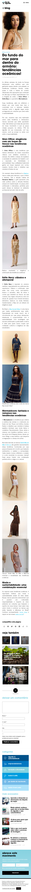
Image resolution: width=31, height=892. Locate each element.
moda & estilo (6, 52)
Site (3, 728)
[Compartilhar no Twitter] (12, 627)
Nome (4, 716)
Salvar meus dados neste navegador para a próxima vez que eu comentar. (13, 737)
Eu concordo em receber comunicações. (14, 868)
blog (7, 8)
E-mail (4, 722)
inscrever (15, 873)
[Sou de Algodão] (6, 2)
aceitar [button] (18, 888)
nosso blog (23, 612)
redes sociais (19, 614)
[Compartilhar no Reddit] (23, 627)
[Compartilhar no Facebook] (8, 627)
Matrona (8, 445)
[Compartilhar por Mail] (27, 627)
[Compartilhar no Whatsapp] (4, 627)
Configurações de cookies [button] (8, 888)
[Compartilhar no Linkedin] (19, 627)
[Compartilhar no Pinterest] (15, 627)
